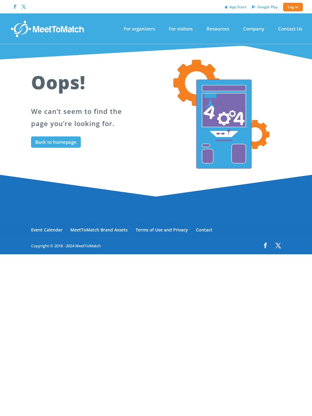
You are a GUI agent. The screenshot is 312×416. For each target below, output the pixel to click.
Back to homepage (55, 142)
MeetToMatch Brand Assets (99, 230)
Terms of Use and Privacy (162, 230)
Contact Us (290, 29)
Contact (204, 230)
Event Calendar (46, 230)
